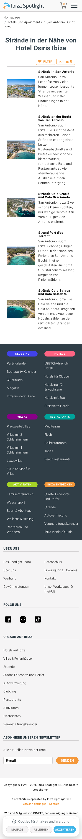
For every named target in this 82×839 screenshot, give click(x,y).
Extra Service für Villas (18, 471)
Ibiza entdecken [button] (59, 484)
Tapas (48, 451)
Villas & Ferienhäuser (18, 658)
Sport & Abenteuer (20, 510)
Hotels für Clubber (57, 376)
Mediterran (52, 426)
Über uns (9, 570)
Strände (50, 507)
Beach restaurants (57, 459)
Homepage (11, 17)
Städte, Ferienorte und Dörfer (56, 496)
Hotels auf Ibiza (14, 650)
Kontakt (50, 578)
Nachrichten (12, 716)
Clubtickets (15, 380)
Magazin (13, 388)
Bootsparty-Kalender (21, 371)
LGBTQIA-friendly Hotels (56, 366)
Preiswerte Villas (18, 426)
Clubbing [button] (22, 353)
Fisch (48, 434)
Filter (47, 61)
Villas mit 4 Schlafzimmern (17, 450)
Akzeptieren (64, 829)
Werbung (9, 578)
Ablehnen (41, 829)
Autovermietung (55, 515)
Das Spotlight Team (17, 562)
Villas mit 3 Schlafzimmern (17, 437)
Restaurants (12, 699)
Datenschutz (53, 562)
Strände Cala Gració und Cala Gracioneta (54, 195)
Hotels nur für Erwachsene (54, 387)
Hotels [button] (59, 353)
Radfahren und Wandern (17, 529)
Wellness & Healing (20, 519)
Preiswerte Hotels (56, 406)
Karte (64, 61)
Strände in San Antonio (56, 71)
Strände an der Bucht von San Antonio (54, 118)
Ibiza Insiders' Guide (21, 396)
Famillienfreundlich (20, 494)
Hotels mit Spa (54, 397)
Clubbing (9, 691)
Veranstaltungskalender (59, 523)
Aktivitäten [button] (22, 484)
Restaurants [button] (60, 416)
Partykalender (17, 363)
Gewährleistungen (16, 586)
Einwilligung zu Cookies (60, 570)
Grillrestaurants (55, 443)
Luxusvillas (14, 460)
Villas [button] (22, 416)
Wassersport (16, 502)
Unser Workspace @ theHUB (59, 589)
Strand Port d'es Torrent (50, 234)
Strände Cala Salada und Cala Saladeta (54, 292)
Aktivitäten (11, 708)
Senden (67, 760)
